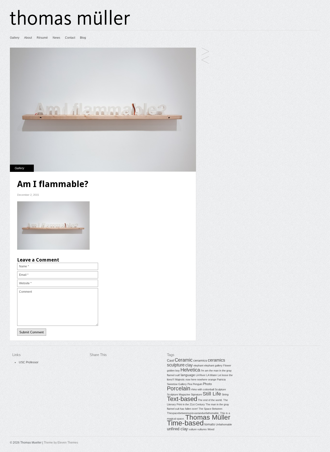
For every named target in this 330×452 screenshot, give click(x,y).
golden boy (173, 370)
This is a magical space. (205, 60)
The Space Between (210, 408)
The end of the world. (210, 400)
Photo (207, 384)
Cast (170, 360)
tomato (209, 424)
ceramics (200, 360)
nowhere (202, 379)
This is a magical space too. (205, 52)
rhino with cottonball (202, 389)
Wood (211, 429)
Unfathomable (224, 424)
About (28, 37)
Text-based (182, 398)
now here (191, 379)
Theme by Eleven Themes (61, 442)
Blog (83, 37)
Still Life (212, 394)
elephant (198, 365)
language (188, 375)
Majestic (180, 379)
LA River (201, 375)
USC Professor (28, 362)
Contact (70, 37)
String (225, 394)
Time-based (185, 423)
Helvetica (190, 369)
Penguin (197, 384)
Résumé (42, 37)
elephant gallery (213, 365)
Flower (227, 365)
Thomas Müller (207, 417)
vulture (193, 429)
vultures (202, 429)
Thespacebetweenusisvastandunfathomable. (193, 413)
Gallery (14, 37)
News (56, 37)
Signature (196, 394)
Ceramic (184, 360)
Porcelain (178, 388)
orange (212, 379)
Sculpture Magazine (178, 394)
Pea (189, 384)
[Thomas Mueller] (70, 24)
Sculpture (220, 389)
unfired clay (177, 429)
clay (189, 365)
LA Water (211, 375)
